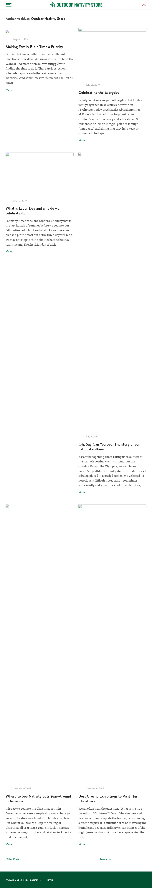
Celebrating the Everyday (98, 92)
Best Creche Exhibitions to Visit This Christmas (108, 798)
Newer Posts (107, 859)
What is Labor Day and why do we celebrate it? (33, 210)
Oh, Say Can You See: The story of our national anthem (109, 446)
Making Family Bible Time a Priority (34, 47)
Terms (50, 880)
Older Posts (12, 859)
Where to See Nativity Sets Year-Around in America (38, 798)
